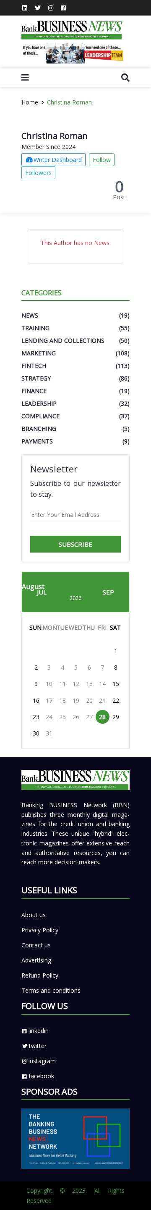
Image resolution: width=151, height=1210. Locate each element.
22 (115, 700)
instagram (42, 1061)
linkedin (39, 1031)
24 (49, 717)
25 (62, 717)
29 (115, 717)
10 (49, 684)
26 (76, 717)
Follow (102, 160)
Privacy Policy (39, 930)
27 (89, 717)
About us (33, 915)
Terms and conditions (51, 990)
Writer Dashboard (58, 160)
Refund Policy (39, 975)
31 (49, 733)
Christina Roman (69, 102)
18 (62, 700)
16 (36, 700)
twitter (38, 1046)
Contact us (36, 945)
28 (102, 717)
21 (102, 700)
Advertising (36, 960)
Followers (38, 173)
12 (76, 684)
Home (29, 102)
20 (89, 700)
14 (102, 684)
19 (76, 700)
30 (36, 733)
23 (36, 717)
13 (89, 684)
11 (62, 684)
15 (115, 684)
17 (49, 700)
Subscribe (75, 544)
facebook (41, 1076)
